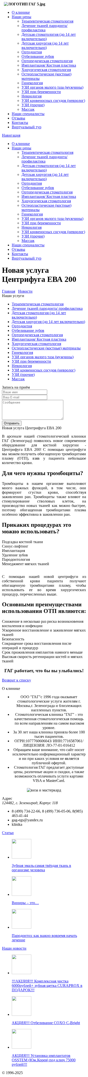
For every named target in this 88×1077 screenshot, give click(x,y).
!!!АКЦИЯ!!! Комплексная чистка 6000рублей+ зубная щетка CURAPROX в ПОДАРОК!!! (47, 985)
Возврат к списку (16, 680)
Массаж (28, 109)
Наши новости (14, 948)
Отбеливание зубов (38, 56)
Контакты (20, 122)
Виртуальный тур (26, 127)
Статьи (8, 833)
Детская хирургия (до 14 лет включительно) (45, 45)
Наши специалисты (28, 114)
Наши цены (21, 17)
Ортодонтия (32, 52)
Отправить (12, 423)
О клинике (21, 12)
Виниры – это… (25, 903)
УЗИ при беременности (41, 92)
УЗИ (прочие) (33, 105)
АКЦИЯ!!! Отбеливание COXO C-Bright (46, 1023)
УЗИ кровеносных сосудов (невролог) (53, 100)
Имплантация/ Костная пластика (49, 65)
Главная (8, 291)
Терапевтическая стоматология (47, 21)
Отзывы (18, 118)
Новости (25, 291)
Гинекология (32, 83)
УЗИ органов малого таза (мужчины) (52, 87)
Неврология (32, 96)
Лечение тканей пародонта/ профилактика (44, 28)
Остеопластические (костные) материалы (46, 348)
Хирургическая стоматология (46, 70)
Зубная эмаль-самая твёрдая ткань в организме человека (41, 867)
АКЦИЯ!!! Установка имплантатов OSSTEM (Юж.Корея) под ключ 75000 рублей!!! (44, 1059)
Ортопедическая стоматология (47, 61)
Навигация (11, 135)
